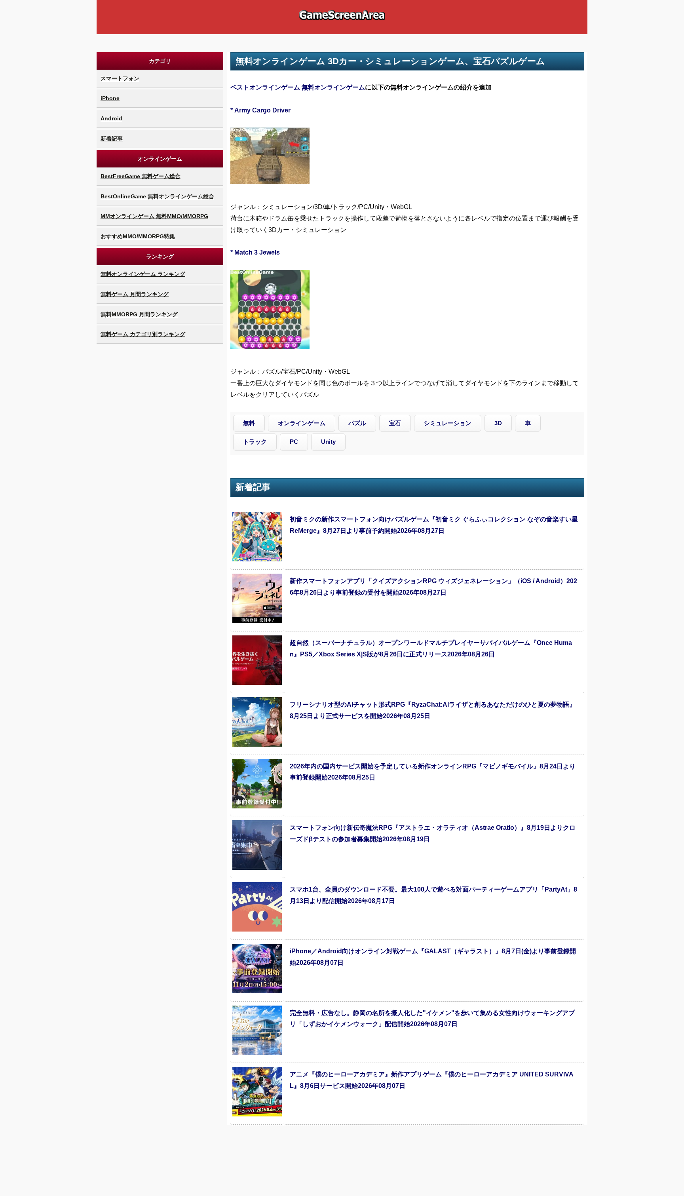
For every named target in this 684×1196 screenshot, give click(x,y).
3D (498, 423)
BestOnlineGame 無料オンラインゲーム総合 (157, 196)
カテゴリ (160, 61)
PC (294, 441)
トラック (255, 441)
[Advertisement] (160, 464)
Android (111, 118)
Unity (328, 441)
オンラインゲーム (160, 159)
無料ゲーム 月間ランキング (135, 294)
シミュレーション (447, 423)
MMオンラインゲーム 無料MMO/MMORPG (154, 216)
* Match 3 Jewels (255, 252)
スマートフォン (120, 78)
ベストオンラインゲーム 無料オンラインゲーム (297, 87)
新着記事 (112, 138)
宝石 (395, 423)
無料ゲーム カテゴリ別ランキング (143, 334)
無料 (249, 423)
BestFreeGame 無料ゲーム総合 (140, 176)
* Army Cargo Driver (260, 110)
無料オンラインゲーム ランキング (143, 274)
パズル (357, 423)
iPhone (110, 98)
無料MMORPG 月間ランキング (139, 314)
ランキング (160, 256)
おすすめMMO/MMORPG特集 (138, 236)
